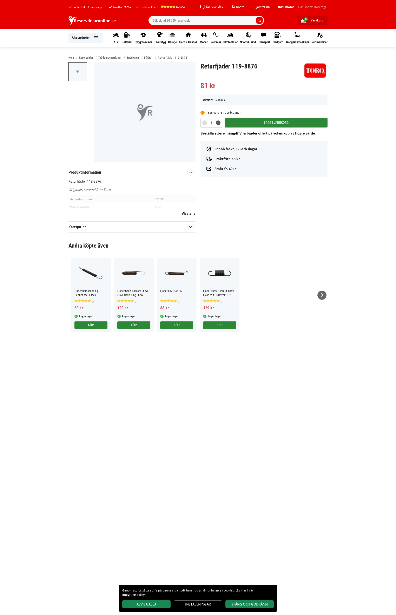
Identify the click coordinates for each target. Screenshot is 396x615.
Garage (172, 42)
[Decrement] (204, 122)
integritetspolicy (133, 595)
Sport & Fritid (248, 42)
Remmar (216, 42)
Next (321, 295)
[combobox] (206, 20)
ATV (116, 42)
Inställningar (198, 604)
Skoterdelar (230, 42)
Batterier (127, 42)
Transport (264, 42)
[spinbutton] (211, 122)
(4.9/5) (180, 7)
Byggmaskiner (143, 42)
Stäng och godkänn (249, 604)
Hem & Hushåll (188, 42)
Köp (91, 325)
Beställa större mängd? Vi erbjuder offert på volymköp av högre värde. (258, 133)
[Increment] (218, 122)
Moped (204, 42)
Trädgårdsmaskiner (297, 42)
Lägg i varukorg (276, 123)
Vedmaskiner (320, 42)
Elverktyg (160, 42)
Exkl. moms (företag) (312, 7)
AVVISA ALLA (146, 604)
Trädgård (277, 42)
